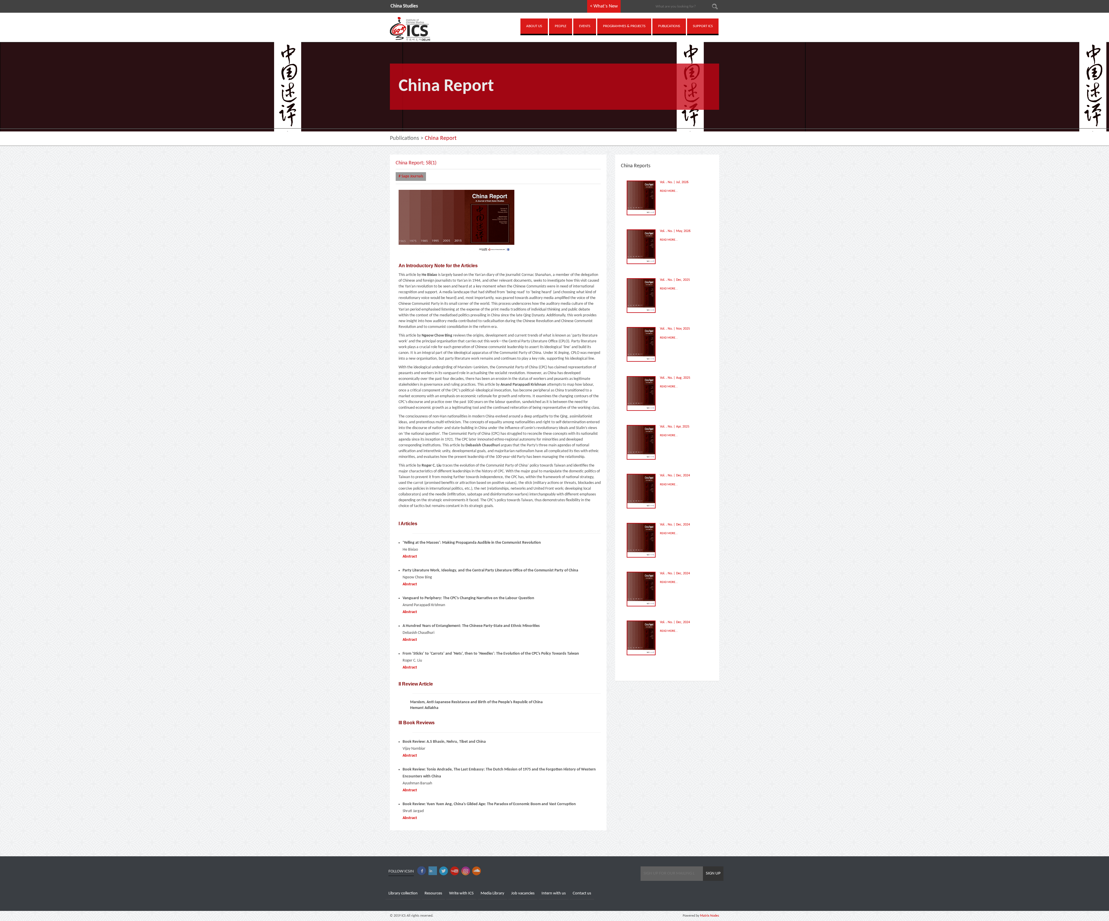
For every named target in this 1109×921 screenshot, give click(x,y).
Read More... (669, 191)
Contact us (582, 893)
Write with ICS (461, 893)
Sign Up (713, 873)
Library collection (403, 893)
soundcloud (476, 870)
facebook (421, 870)
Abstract (410, 556)
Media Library (492, 893)
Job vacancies (523, 893)
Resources (433, 893)
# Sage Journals (411, 176)
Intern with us (554, 893)
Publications (404, 138)
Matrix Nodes (709, 916)
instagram (465, 870)
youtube (454, 870)
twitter (443, 870)
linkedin (432, 870)
